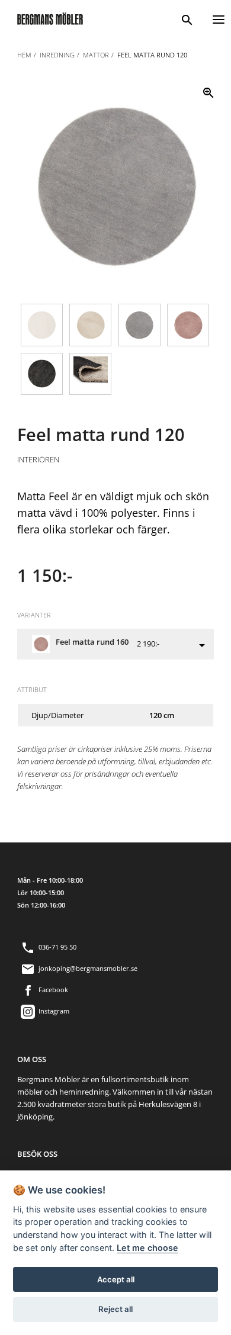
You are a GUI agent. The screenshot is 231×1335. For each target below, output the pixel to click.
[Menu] (218, 18)
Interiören (38, 459)
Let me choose (147, 1248)
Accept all (115, 1279)
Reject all (115, 1309)
